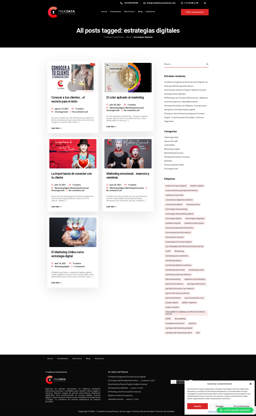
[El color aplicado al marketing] (127, 76)
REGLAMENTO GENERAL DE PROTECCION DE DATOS (185, 313)
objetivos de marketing (194, 279)
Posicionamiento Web (174, 165)
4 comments (79, 266)
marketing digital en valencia (178, 265)
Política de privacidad (215, 412)
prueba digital (172, 302)
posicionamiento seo (194, 298)
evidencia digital (173, 223)
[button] (250, 384)
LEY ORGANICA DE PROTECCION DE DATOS (184, 246)
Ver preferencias (241, 406)
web (197, 333)
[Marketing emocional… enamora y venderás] (127, 152)
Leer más (55, 128)
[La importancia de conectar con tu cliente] (72, 152)
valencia (192, 323)
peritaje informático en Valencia (74, 389)
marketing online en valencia (178, 274)
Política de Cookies (165, 411)
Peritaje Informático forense (177, 157)
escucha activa (193, 204)
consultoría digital (174, 204)
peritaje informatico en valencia (180, 288)
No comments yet (80, 112)
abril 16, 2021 (60, 263)
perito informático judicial (177, 293)
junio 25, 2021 (115, 185)
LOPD (168, 251)
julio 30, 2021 (115, 105)
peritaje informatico (196, 284)
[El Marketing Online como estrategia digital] (72, 231)
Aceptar (197, 406)
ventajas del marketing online (179, 333)
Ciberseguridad (171, 137)
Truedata (79, 109)
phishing (168, 161)
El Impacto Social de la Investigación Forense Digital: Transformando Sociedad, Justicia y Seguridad (184, 118)
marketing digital (173, 260)
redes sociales (172, 307)
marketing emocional (175, 270)
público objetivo (189, 302)
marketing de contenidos (177, 256)
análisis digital (197, 186)
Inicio (104, 12)
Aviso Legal (125, 411)
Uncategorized (61, 112)
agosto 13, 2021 (62, 109)
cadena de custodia (174, 195)
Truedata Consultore (106, 411)
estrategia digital (173, 218)
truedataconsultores (175, 323)
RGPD (168, 319)
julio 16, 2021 (60, 185)
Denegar (220, 406)
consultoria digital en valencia (179, 200)
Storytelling (180, 319)
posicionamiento (173, 298)
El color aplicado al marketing (125, 97)
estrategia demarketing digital (179, 214)
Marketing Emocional (134, 108)
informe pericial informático (178, 232)
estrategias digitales (194, 218)
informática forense (175, 237)
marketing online (196, 270)
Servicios (128, 12)
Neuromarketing (173, 279)
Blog (140, 12)
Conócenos (115, 12)
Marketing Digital (117, 108)
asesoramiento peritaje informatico (182, 190)
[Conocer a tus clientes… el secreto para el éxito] (72, 76)
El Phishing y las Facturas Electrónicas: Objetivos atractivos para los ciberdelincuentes (124, 395)
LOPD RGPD (169, 145)
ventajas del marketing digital (179, 328)
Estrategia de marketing (176, 209)
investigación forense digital (178, 242)
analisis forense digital (176, 186)
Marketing (179, 251)
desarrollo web (171, 141)
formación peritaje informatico (179, 228)
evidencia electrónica (194, 223)
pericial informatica (174, 284)
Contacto (150, 12)
